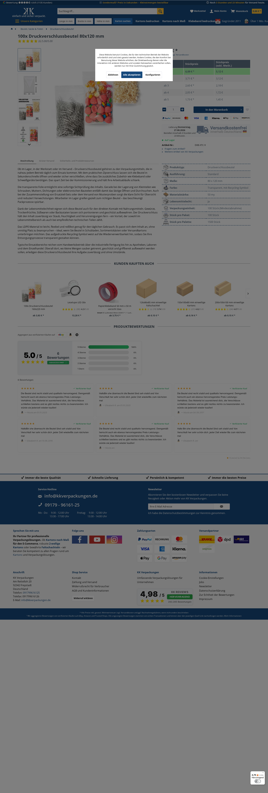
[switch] (258, 781)
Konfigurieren (152, 74)
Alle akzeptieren (132, 74)
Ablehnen (113, 74)
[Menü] (263, 773)
